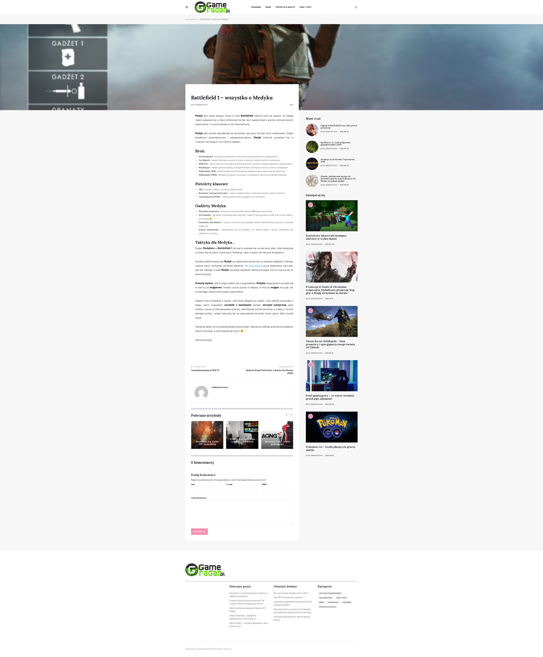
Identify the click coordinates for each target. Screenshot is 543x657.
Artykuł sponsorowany (330, 593)
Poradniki (256, 7)
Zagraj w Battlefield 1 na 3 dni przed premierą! (339, 126)
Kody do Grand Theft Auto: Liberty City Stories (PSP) (269, 371)
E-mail (229, 484)
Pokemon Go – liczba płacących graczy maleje (330, 448)
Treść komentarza (199, 498)
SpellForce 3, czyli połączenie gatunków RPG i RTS (336, 143)
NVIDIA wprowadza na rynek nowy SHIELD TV (242, 441)
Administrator (202, 104)
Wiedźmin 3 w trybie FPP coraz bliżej (207, 442)
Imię (193, 484)
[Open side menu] (186, 7)
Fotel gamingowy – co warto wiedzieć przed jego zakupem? (330, 397)
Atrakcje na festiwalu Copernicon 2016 (338, 160)
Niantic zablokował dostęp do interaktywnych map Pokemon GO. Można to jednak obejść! (338, 178)
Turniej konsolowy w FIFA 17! (205, 370)
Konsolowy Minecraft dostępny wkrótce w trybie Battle (326, 237)
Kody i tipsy (305, 7)
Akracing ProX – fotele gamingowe (277, 442)
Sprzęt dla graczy (285, 7)
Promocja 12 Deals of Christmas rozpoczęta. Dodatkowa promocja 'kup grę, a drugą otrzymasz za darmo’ (330, 290)
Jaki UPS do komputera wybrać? (288, 597)
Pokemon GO (333, 602)
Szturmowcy (256, 265)
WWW (264, 484)
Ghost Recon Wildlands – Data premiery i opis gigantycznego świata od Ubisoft (330, 344)
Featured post (325, 598)
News (268, 7)
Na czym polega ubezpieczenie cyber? (291, 593)
